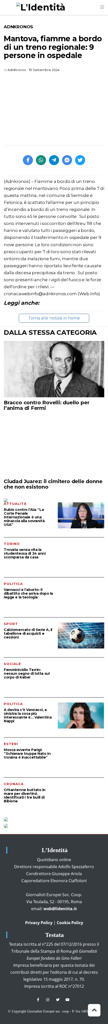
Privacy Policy (38, 922)
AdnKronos (18, 26)
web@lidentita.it (60, 908)
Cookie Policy (70, 922)
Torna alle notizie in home (54, 318)
